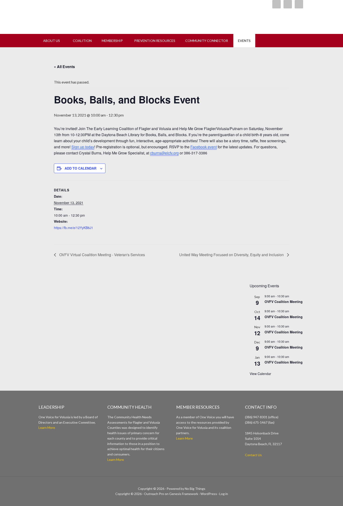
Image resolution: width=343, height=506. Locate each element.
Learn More (46, 428)
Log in (223, 494)
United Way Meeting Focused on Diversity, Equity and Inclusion (232, 254)
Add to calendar (80, 168)
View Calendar (260, 373)
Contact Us (253, 455)
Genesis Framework (183, 494)
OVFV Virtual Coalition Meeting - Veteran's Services (101, 254)
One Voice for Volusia (96, 15)
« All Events (64, 66)
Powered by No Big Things (186, 489)
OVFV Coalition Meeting (284, 301)
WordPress (208, 494)
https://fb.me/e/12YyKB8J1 (73, 227)
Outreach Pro (154, 494)
